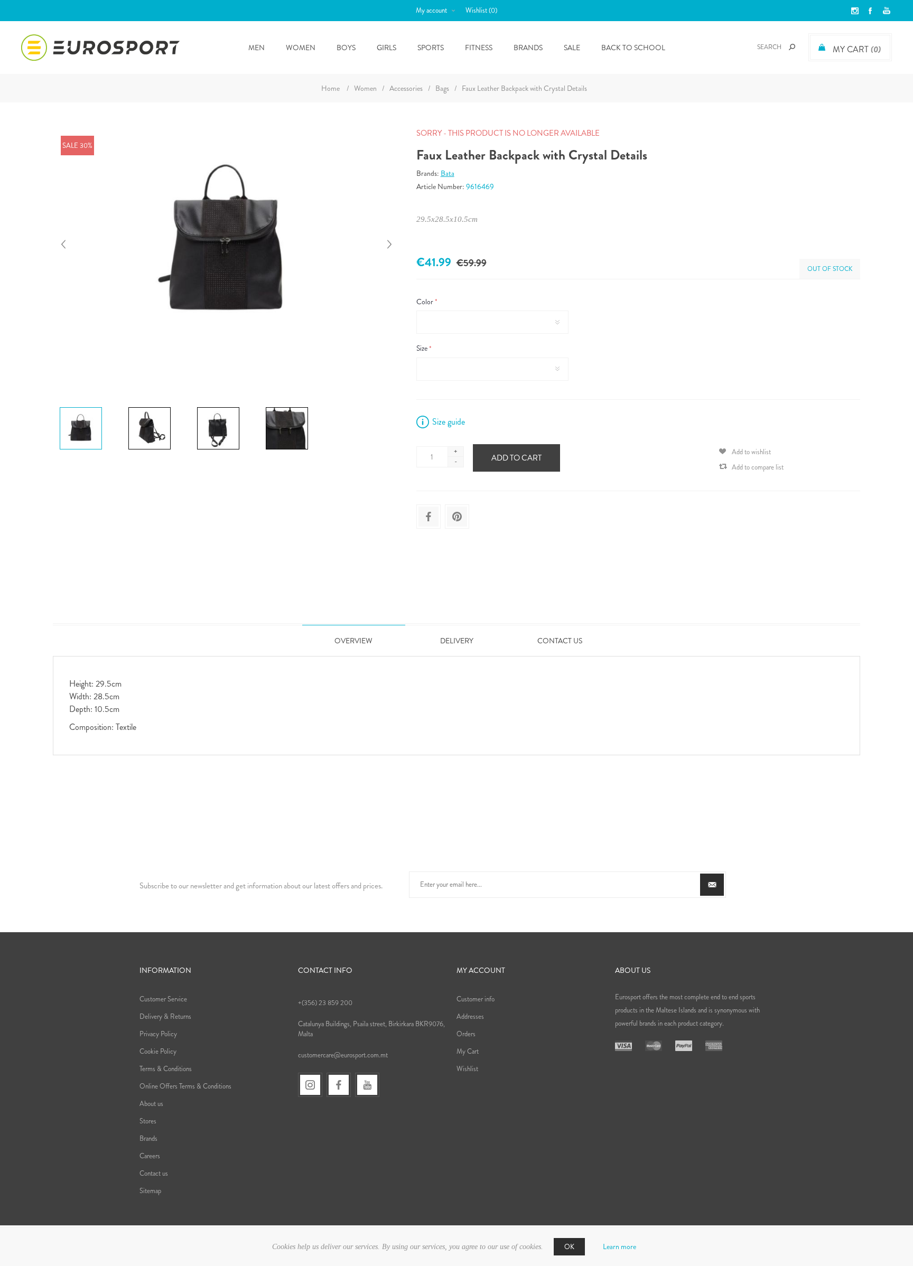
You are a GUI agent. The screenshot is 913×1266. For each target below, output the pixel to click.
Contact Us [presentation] (559, 640)
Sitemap (150, 1191)
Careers (149, 1156)
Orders (466, 1034)
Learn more (619, 1246)
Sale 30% (77, 145)
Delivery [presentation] (456, 640)
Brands (528, 47)
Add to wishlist (751, 452)
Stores (147, 1121)
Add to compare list (758, 467)
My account (431, 10)
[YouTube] (367, 1085)
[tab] (353, 640)
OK (569, 1247)
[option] (90, 409)
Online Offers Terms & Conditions (185, 1086)
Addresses (470, 1016)
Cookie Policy (157, 1051)
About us (151, 1104)
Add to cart (516, 458)
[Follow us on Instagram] (310, 1085)
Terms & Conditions (165, 1069)
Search (792, 47)
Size (422, 348)
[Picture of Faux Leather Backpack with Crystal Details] (81, 407)
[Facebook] (339, 1085)
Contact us (153, 1173)
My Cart (467, 1051)
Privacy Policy (158, 1034)
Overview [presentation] (353, 640)
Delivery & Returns (165, 1016)
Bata (447, 173)
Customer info (475, 999)
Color (425, 301)
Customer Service (163, 999)
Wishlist (467, 1069)
